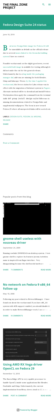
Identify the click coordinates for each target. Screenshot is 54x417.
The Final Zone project (15, 6)
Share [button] (6, 124)
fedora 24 (28, 116)
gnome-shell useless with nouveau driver (22, 240)
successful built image (12, 67)
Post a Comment (11, 143)
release (6, 120)
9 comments (17, 315)
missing (37, 116)
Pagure (47, 88)
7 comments (17, 269)
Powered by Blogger (28, 410)
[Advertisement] (27, 169)
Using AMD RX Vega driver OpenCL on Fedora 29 (22, 366)
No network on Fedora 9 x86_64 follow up (26, 286)
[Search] (43, 4)
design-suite (16, 116)
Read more (46, 269)
